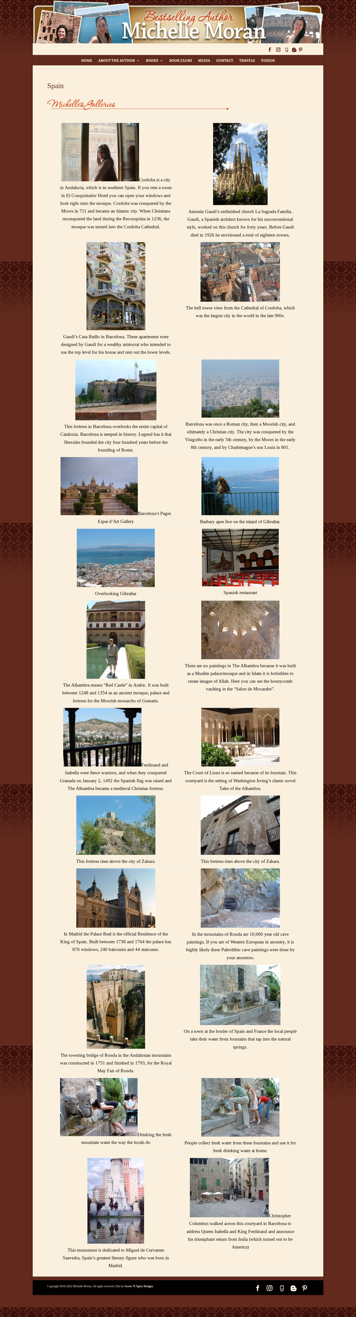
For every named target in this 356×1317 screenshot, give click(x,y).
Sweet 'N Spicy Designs (138, 1286)
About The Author (116, 60)
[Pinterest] (300, 51)
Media (204, 60)
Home (86, 60)
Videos (268, 60)
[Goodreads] (286, 51)
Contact (224, 60)
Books (152, 60)
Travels (247, 60)
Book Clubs (180, 60)
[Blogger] (294, 51)
